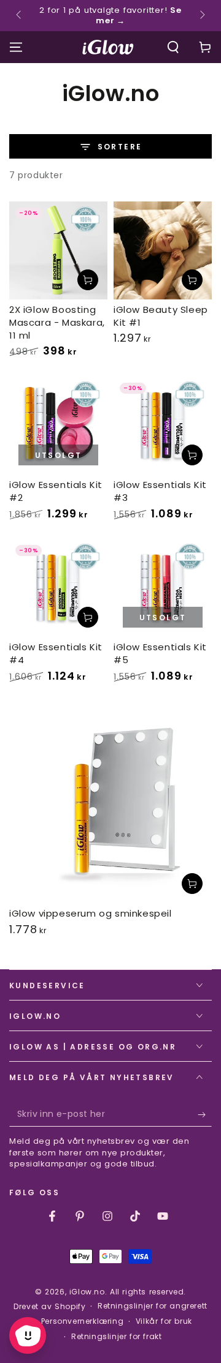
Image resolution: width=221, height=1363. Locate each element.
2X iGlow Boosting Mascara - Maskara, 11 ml (57, 322)
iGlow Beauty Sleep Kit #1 (161, 316)
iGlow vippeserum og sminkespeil (90, 913)
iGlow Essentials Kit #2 (56, 491)
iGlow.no (87, 1291)
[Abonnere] (205, 1114)
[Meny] (16, 47)
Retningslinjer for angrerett (152, 1306)
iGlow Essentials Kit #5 (160, 653)
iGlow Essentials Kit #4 (56, 653)
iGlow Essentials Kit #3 (160, 491)
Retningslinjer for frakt (116, 1337)
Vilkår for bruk (164, 1321)
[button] (173, 47)
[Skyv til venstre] (19, 16)
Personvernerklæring (82, 1321)
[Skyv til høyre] (201, 16)
